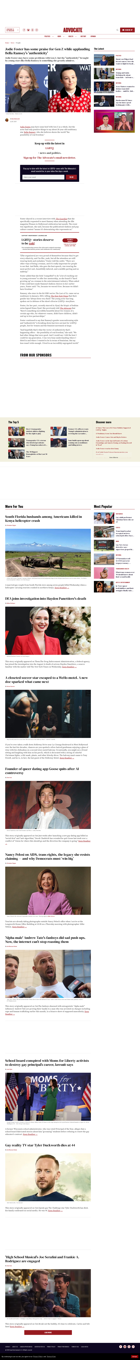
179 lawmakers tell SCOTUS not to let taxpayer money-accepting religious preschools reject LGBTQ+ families (123, 564)
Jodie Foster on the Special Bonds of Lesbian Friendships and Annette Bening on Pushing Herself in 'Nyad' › (114, 443)
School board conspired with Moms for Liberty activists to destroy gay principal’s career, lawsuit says (47, 1062)
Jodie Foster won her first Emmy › (108, 448)
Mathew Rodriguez (11, 603)
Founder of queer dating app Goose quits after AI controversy (42, 770)
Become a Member (70, 240)
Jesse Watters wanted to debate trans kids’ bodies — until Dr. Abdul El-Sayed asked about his (125, 91)
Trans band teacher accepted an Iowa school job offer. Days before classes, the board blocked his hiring (124, 537)
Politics (47, 36)
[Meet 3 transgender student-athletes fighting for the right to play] (16, 431)
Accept (134, 1356)
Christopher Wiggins (11, 525)
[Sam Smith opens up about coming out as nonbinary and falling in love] (59, 443)
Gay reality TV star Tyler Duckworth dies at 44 (40, 1145)
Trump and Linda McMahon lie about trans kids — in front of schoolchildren (124, 76)
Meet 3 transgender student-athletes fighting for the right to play (35, 431)
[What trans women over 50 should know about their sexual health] (104, 573)
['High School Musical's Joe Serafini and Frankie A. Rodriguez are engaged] (48, 1293)
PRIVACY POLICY (51, 1347)
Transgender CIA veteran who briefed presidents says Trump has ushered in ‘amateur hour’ (36, 443)
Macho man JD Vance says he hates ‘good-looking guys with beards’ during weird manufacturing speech (124, 105)
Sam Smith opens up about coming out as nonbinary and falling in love (78, 442)
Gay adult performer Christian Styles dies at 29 (124, 519)
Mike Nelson (51, 916)
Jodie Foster (25, 126)
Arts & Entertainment (123, 582)
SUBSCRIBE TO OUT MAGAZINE (10, 29)
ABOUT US (15, 1347)
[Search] (117, 30)
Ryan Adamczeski (16, 118)
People (18, 43)
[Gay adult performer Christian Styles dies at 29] (104, 518)
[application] (114, 121)
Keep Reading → (62, 587)
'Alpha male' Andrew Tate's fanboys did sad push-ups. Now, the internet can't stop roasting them (45, 939)
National (118, 69)
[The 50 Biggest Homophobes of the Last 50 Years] (16, 454)
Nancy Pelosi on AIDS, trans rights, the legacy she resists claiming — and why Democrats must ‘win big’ (47, 856)
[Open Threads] (32, 29)
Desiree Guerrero (11, 686)
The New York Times (59, 296)
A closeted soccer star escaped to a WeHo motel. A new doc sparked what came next (46, 679)
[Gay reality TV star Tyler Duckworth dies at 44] (48, 1177)
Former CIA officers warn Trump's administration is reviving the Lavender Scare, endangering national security (78, 433)
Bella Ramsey (29, 132)
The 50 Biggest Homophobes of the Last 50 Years (36, 454)
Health (70, 36)
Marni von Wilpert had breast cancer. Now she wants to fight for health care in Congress (125, 62)
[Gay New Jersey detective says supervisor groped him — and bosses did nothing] (104, 545)
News (59, 36)
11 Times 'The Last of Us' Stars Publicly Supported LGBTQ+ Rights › (113, 429)
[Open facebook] (24, 29)
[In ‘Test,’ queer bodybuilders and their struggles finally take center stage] (104, 587)
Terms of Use (51, 1356)
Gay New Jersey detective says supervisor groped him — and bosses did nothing (125, 549)
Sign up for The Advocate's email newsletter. (50, 157)
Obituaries (119, 514)
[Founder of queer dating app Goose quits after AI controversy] (48, 805)
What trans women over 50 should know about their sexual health (125, 574)
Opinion (93, 36)
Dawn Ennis (9, 777)
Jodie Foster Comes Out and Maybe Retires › (111, 437)
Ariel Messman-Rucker (12, 946)
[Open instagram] (36, 29)
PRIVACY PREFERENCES (63, 1347)
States (118, 527)
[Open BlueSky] (28, 29)
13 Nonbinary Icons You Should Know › (109, 433)
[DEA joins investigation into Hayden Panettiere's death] (48, 631)
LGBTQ (50, 148)
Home (7, 43)
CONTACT (7, 1347)
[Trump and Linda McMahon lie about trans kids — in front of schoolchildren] (104, 73)
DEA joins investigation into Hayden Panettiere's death (45, 598)
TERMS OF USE (75, 1347)
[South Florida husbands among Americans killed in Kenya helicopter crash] (48, 553)
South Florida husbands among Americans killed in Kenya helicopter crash (43, 518)
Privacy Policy (38, 1356)
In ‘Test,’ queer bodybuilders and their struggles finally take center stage (125, 589)
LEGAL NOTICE (84, 1347)
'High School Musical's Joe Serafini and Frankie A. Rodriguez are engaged (42, 1259)
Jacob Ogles (9, 1069)
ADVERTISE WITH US (40, 1347)
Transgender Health (122, 569)
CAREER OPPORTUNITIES (26, 1347)
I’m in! (71, 177)
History (83, 36)
